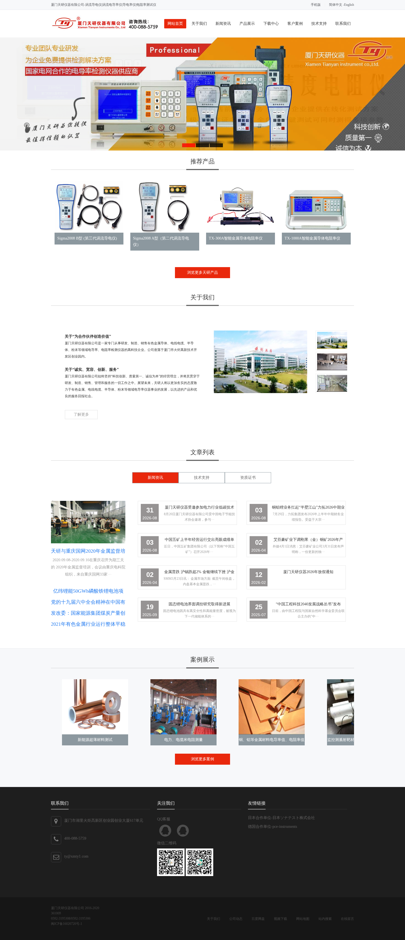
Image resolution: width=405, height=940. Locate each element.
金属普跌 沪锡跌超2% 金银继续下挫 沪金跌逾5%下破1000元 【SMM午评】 (199, 573)
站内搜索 (325, 919)
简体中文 (335, 5)
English (349, 5)
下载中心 (271, 24)
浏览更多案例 (202, 759)
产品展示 (247, 24)
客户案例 (295, 24)
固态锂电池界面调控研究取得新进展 (199, 604)
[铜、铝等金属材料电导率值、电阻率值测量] (272, 706)
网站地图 (302, 919)
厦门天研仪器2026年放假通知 (308, 572)
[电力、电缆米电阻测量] (183, 706)
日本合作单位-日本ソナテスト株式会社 (281, 818)
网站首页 (175, 24)
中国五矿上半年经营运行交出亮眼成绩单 (199, 540)
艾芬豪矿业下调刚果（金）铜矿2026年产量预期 (308, 541)
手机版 (316, 5)
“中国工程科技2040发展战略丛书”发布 (308, 604)
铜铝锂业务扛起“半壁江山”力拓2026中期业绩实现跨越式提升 (308, 508)
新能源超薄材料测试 (95, 740)
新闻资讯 (223, 24)
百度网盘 (258, 919)
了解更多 (81, 414)
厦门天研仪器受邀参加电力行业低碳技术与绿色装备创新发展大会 (199, 508)
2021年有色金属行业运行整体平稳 (88, 624)
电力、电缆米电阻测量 (183, 740)
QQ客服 (165, 830)
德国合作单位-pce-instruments (272, 826)
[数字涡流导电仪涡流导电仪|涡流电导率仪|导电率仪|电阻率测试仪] (202, 94)
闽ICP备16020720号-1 (66, 924)
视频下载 (280, 919)
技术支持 (319, 24)
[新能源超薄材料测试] (95, 706)
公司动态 (235, 919)
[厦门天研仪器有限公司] (105, 29)
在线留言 (347, 919)
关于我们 (199, 24)
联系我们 (343, 24)
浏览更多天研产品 (202, 272)
